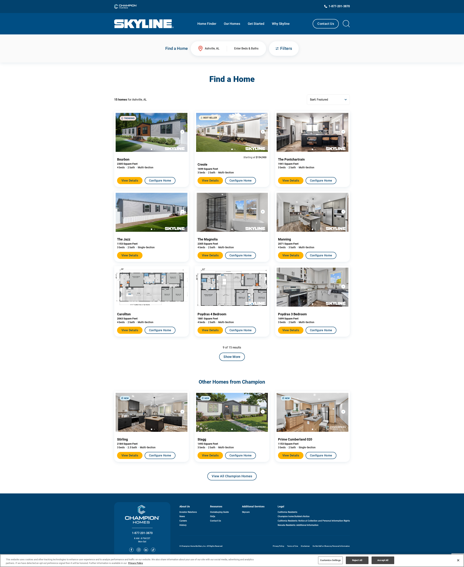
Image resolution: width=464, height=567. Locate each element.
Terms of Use (292, 546)
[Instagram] (138, 550)
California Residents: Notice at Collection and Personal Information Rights (314, 521)
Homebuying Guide (219, 512)
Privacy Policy (278, 546)
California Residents (287, 512)
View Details (129, 180)
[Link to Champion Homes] (125, 6)
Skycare (246, 512)
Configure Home (160, 180)
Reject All (357, 560)
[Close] (458, 560)
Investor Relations (188, 512)
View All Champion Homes (232, 477)
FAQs (212, 516)
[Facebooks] (131, 550)
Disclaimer (305, 546)
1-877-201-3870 (142, 533)
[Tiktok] (153, 550)
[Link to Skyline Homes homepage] (144, 23)
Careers (183, 521)
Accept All (382, 560)
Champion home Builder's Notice (293, 516)
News (182, 516)
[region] (232, 560)
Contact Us (325, 24)
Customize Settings (330, 560)
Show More (231, 357)
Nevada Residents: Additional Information (298, 525)
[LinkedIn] (146, 550)
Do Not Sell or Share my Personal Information (331, 546)
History (183, 525)
